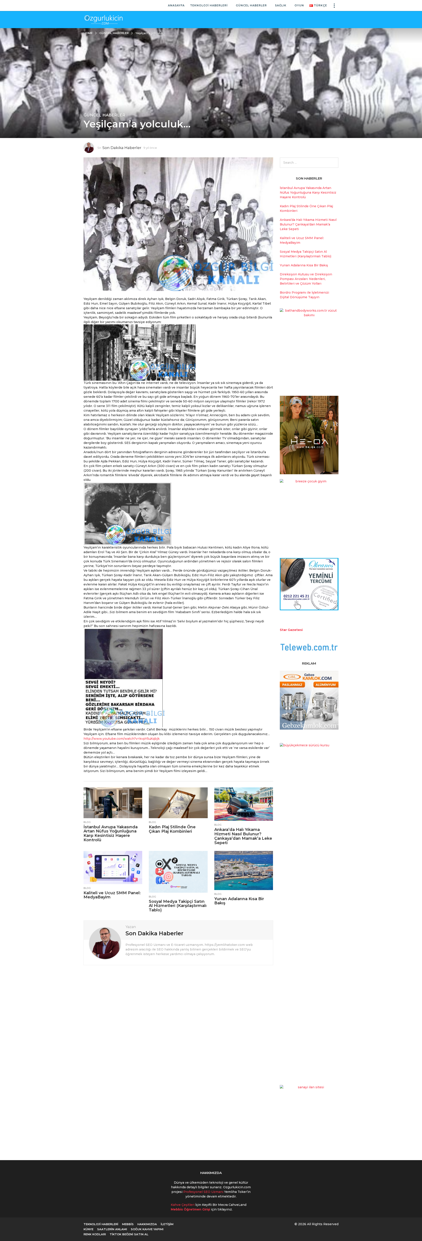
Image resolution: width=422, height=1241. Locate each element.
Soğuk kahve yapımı (147, 1229)
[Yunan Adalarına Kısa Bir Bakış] (243, 870)
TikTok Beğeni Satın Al (129, 1234)
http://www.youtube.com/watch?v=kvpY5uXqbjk (122, 739)
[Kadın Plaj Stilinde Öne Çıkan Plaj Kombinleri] (178, 802)
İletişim (167, 1224)
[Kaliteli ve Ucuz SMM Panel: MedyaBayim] (113, 867)
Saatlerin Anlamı (112, 1229)
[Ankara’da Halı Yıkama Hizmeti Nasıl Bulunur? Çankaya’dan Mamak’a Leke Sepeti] (243, 804)
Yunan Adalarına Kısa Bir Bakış (239, 901)
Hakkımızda (147, 1224)
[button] (334, 5)
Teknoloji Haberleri (209, 5)
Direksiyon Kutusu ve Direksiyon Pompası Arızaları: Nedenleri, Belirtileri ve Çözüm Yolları (306, 278)
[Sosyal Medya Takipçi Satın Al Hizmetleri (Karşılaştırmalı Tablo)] (178, 872)
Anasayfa (176, 5)
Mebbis (128, 1224)
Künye (88, 1229)
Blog (87, 822)
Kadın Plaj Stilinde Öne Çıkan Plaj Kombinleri (172, 829)
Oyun (299, 5)
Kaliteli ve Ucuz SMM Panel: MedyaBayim (112, 895)
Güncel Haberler (251, 5)
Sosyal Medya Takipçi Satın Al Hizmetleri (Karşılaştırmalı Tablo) (178, 906)
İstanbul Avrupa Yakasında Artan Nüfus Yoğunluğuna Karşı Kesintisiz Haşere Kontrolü (111, 833)
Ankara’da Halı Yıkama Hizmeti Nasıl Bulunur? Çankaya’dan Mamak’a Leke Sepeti (243, 836)
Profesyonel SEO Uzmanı (203, 1192)
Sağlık (280, 5)
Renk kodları (95, 1234)
